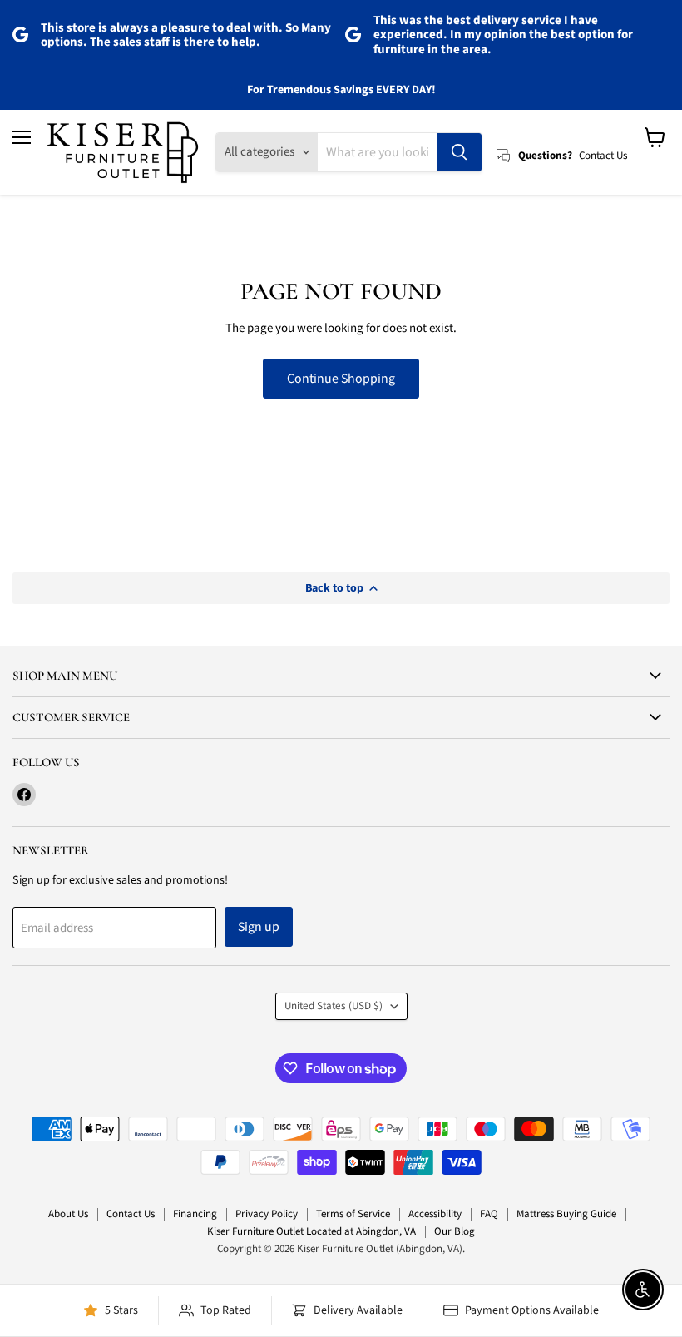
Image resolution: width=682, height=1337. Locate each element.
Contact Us (130, 1213)
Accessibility (435, 1213)
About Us (68, 1213)
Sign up (258, 927)
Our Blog (454, 1231)
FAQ (489, 1213)
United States (333, 1005)
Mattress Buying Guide (566, 1213)
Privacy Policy (266, 1213)
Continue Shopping (341, 378)
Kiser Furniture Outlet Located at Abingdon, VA (311, 1231)
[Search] (459, 152)
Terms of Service (353, 1213)
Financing (195, 1213)
